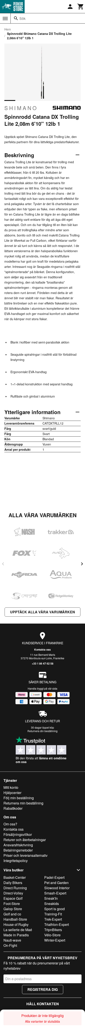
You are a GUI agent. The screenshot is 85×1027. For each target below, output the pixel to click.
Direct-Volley (13, 893)
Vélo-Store (52, 934)
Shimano (21, 107)
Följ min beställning (18, 797)
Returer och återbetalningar (24, 839)
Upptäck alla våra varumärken (42, 611)
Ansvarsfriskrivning (18, 844)
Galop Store (12, 908)
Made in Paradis (16, 934)
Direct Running (15, 887)
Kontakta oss (42, 649)
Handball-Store (15, 919)
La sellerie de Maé (17, 929)
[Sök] (16, 18)
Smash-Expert (55, 893)
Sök (22, 18)
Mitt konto (10, 787)
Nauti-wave (12, 940)
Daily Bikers (12, 882)
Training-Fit (53, 913)
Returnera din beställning (42, 731)
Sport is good (54, 908)
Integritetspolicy (15, 860)
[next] (82, 564)
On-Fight (10, 945)
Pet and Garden (56, 882)
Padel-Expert (54, 877)
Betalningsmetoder (18, 850)
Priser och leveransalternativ (25, 855)
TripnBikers (53, 929)
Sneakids (51, 903)
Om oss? (10, 823)
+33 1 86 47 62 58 (42, 663)
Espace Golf (12, 898)
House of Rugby (16, 924)
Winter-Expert (54, 940)
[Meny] (5, 18)
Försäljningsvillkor (17, 834)
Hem (7, 29)
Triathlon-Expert (56, 924)
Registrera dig (42, 989)
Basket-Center (14, 877)
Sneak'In (51, 898)
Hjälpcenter (12, 792)
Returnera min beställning (23, 803)
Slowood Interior (57, 887)
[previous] (3, 564)
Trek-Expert (53, 919)
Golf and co (12, 913)
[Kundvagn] (80, 6)
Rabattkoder (12, 808)
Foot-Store (11, 903)
